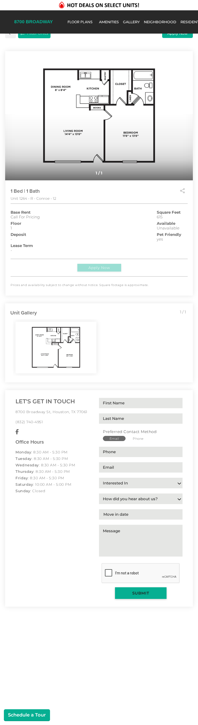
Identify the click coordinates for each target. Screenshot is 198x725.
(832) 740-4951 (29, 422)
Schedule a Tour (27, 715)
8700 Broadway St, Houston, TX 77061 (51, 412)
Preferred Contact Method (129, 431)
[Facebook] (17, 432)
